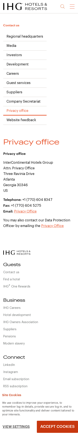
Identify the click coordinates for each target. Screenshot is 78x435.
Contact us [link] (11, 25)
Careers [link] (12, 73)
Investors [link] (14, 55)
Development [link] (17, 64)
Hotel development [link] (17, 315)
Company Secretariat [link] (23, 101)
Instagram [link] (10, 372)
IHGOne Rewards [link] (16, 286)
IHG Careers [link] (12, 308)
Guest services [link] (18, 83)
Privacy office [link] (17, 111)
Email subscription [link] (16, 379)
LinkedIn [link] (9, 365)
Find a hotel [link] (11, 279)
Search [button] (62, 6)
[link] (30, 11)
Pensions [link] (9, 336)
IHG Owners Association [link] (20, 322)
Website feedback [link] (21, 120)
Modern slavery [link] (14, 343)
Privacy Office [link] (25, 211)
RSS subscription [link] (15, 386)
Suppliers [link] (14, 92)
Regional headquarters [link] (24, 36)
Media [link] (11, 46)
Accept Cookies (57, 427)
